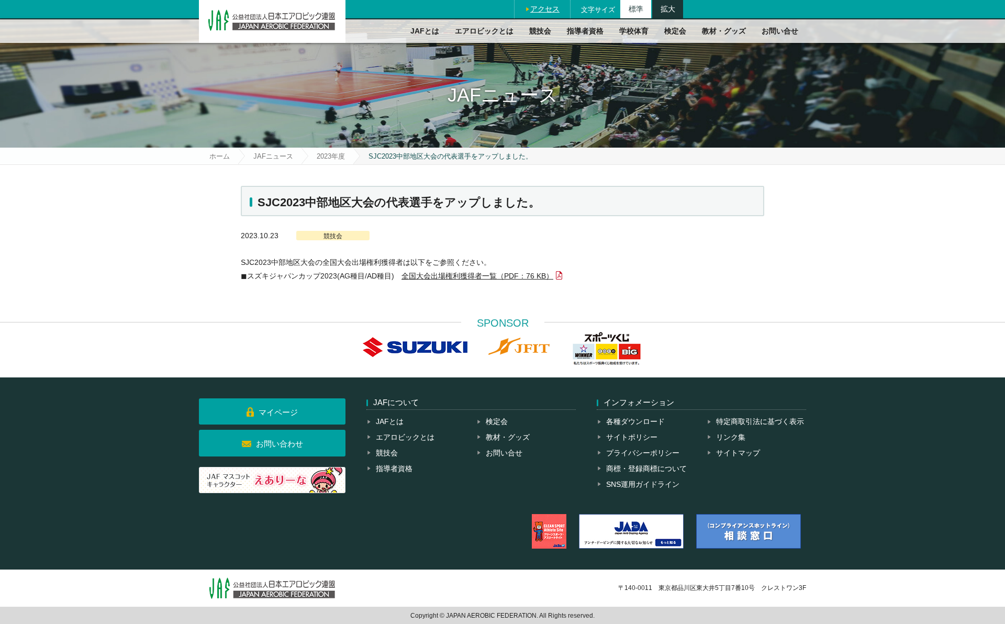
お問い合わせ (279, 443)
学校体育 (634, 31)
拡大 (668, 9)
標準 (636, 9)
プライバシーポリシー (642, 453)
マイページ (278, 412)
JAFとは (424, 31)
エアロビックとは (484, 31)
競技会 (540, 31)
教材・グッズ (724, 31)
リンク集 (730, 437)
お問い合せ (780, 31)
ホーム (219, 156)
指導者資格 (585, 31)
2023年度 (331, 156)
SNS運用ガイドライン (642, 484)
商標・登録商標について (646, 468)
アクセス (545, 9)
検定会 (675, 31)
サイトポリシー (631, 437)
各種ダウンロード (635, 421)
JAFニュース (273, 156)
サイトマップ (738, 453)
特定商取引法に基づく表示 (760, 421)
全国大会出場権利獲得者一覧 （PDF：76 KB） (477, 276)
